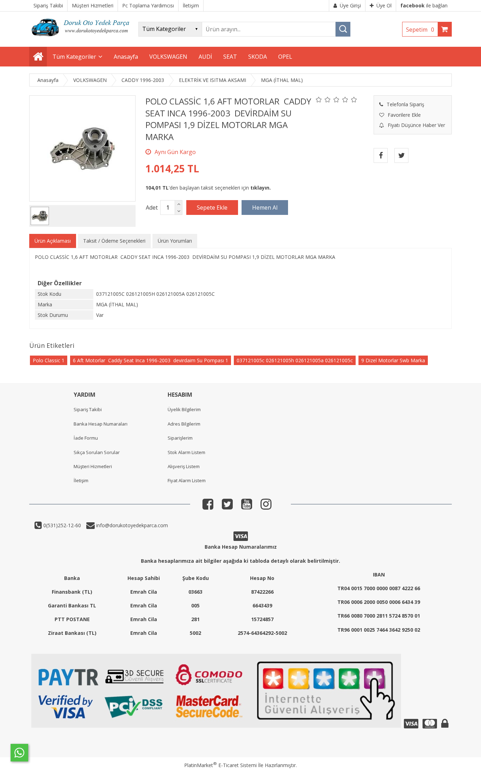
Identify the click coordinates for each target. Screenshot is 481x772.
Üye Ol (384, 5)
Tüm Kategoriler (74, 56)
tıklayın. (260, 187)
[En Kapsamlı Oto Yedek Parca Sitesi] (82, 38)
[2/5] (323, 99)
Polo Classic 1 (48, 360)
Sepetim (420, 29)
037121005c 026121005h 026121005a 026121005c (295, 360)
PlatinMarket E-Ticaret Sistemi (220, 765)
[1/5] (318, 99)
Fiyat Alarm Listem (187, 480)
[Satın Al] (265, 207)
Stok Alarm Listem (186, 452)
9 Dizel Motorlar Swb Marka (393, 360)
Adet (152, 207)
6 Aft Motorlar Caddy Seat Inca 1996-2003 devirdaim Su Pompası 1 (150, 360)
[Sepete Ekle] (212, 207)
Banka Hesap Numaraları (100, 424)
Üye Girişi (350, 5)
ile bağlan (424, 5)
